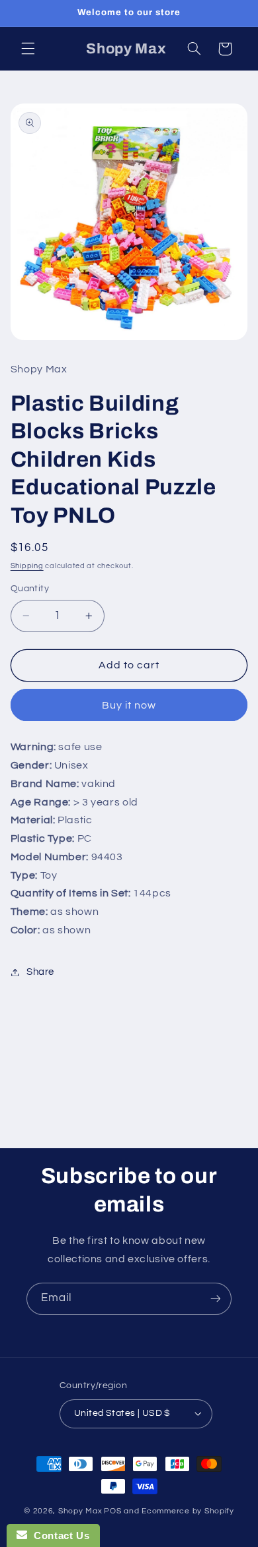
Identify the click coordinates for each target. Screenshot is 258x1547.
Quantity (30, 588)
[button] (28, 49)
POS (112, 1511)
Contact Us (58, 1535)
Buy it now (129, 705)
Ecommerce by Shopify (188, 1511)
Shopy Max (80, 1511)
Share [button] (40, 972)
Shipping (27, 565)
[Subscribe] (215, 1299)
